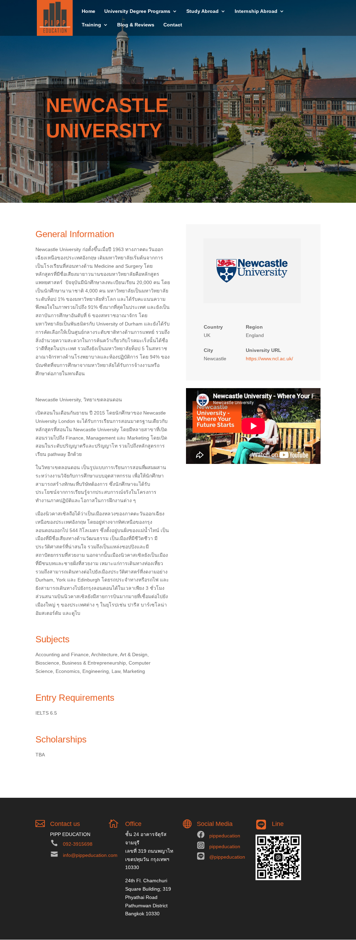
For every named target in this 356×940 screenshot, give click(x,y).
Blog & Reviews (135, 24)
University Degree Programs (137, 11)
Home (88, 11)
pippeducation (224, 835)
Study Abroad (202, 11)
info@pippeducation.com (90, 855)
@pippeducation (227, 857)
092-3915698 (77, 844)
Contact (172, 24)
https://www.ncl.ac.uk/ (269, 358)
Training (91, 24)
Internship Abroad (256, 11)
